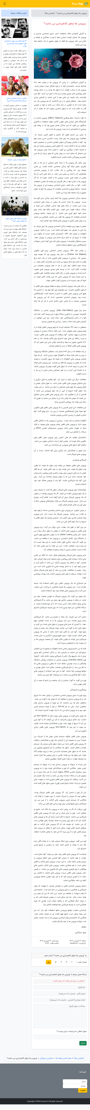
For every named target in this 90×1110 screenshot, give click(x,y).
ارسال (83, 1043)
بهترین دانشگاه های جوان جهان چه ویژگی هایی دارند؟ (16, 219)
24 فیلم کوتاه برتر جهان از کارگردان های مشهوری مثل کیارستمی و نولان (15, 43)
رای (48, 962)
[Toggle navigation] (4, 3)
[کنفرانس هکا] (80, 4)
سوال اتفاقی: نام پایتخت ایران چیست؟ (72, 1031)
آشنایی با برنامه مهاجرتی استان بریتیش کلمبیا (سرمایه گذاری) (17, 99)
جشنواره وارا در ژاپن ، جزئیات (17, 159)
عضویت (83, 1090)
